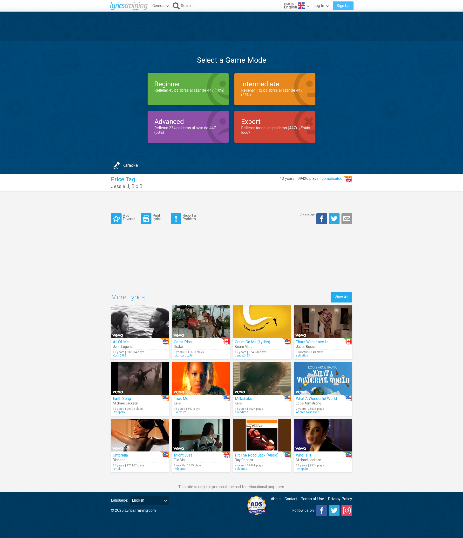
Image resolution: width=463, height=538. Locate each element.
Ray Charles (244, 460)
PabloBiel (180, 469)
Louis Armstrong (308, 403)
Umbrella (120, 455)
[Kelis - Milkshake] (262, 378)
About (276, 499)
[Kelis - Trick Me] (201, 378)
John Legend (123, 347)
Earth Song (122, 398)
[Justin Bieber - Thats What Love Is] (323, 321)
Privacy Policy (340, 499)
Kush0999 (119, 355)
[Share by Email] (346, 218)
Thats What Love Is (312, 342)
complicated (332, 178)
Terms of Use (312, 499)
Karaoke (130, 165)
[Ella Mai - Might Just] (201, 435)
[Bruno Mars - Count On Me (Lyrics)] (262, 321)
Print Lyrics (157, 217)
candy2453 (242, 355)
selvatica (302, 355)
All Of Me (121, 342)
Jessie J (120, 186)
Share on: (307, 215)
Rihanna (119, 460)
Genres (158, 5)
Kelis (177, 403)
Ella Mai (179, 460)
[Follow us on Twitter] (334, 510)
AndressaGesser (307, 412)
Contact (291, 499)
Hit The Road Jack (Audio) (257, 455)
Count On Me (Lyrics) (252, 342)
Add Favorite (129, 217)
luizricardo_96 (183, 355)
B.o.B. (137, 186)
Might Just (183, 455)
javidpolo (119, 412)
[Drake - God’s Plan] (201, 321)
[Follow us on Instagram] (346, 510)
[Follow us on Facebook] (321, 510)
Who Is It (303, 455)
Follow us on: (303, 510)
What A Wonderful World (316, 398)
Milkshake (243, 398)
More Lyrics (128, 297)
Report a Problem (189, 217)
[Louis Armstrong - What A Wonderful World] (323, 378)
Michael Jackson (125, 403)
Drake (178, 347)
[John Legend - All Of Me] (140, 321)
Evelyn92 (180, 412)
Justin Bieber (306, 347)
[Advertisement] (231, 26)
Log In (318, 5)
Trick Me (181, 398)
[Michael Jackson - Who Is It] (323, 435)
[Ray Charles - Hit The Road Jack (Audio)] (262, 435)
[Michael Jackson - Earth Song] (140, 378)
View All (341, 297)
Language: (119, 500)
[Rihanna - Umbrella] (140, 435)
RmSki (117, 469)
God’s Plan (183, 342)
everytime (241, 412)
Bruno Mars (243, 347)
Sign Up (343, 5)
